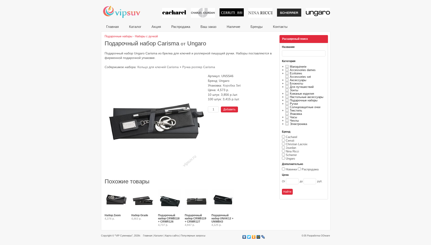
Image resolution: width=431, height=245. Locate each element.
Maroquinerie (298, 66)
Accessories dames (303, 70)
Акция (156, 27)
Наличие (233, 27)
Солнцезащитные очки (305, 107)
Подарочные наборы (303, 100)
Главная (112, 27)
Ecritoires (296, 73)
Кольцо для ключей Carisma (158, 67)
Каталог (135, 27)
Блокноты (296, 83)
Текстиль (296, 110)
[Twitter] (249, 237)
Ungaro (290, 158)
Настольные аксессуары (306, 97)
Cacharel (291, 137)
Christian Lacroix (297, 144)
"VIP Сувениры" (124, 235)
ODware (325, 235)
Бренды (257, 27)
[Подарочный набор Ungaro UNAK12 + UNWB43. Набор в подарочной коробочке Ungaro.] (223, 201)
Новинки (291, 169)
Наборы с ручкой (146, 36)
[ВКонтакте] (244, 237)
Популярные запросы (193, 235)
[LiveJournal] (263, 237)
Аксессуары (298, 80)
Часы (293, 117)
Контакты (280, 27)
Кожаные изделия (302, 93)
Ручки (294, 103)
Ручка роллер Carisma (198, 67)
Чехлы (294, 120)
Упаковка (296, 114)
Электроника (298, 124)
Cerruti (290, 140)
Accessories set (300, 76)
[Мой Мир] (258, 237)
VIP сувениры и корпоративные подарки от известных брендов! (125, 12)
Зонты (294, 90)
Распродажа (180, 27)
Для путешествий (302, 87)
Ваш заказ (208, 27)
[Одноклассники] (253, 237)
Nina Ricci (292, 151)
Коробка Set (232, 85)
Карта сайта (172, 235)
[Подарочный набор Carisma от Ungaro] (155, 175)
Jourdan (291, 147)
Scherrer (291, 155)
